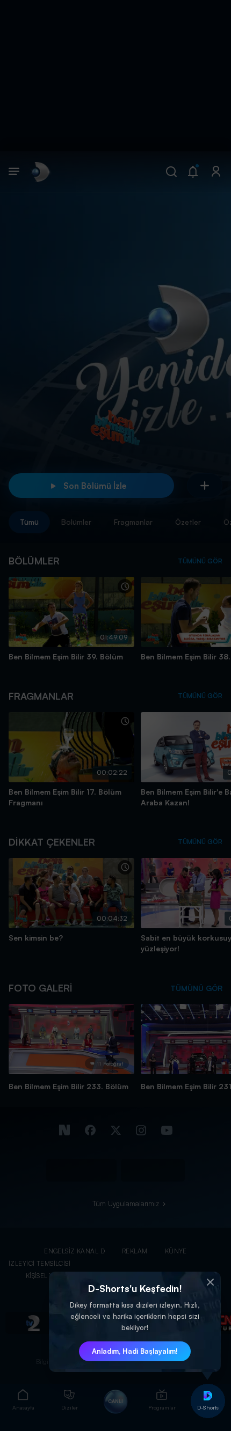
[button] (210, 1282)
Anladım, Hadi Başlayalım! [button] (135, 1351)
